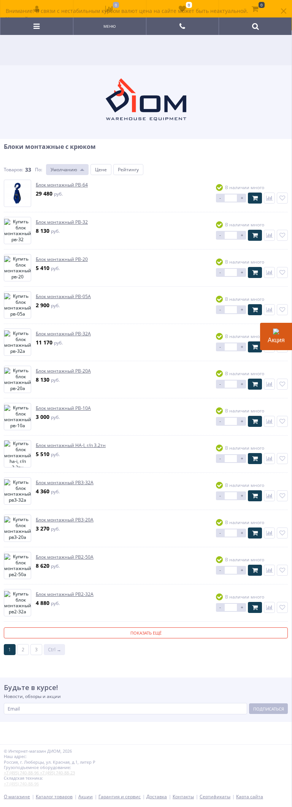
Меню (109, 26)
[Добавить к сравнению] (269, 198)
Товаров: (13, 169)
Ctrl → (54, 649)
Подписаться (268, 709)
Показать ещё (146, 633)
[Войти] (36, 8)
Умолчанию (64, 169)
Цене (101, 169)
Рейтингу (128, 169)
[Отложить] (282, 198)
